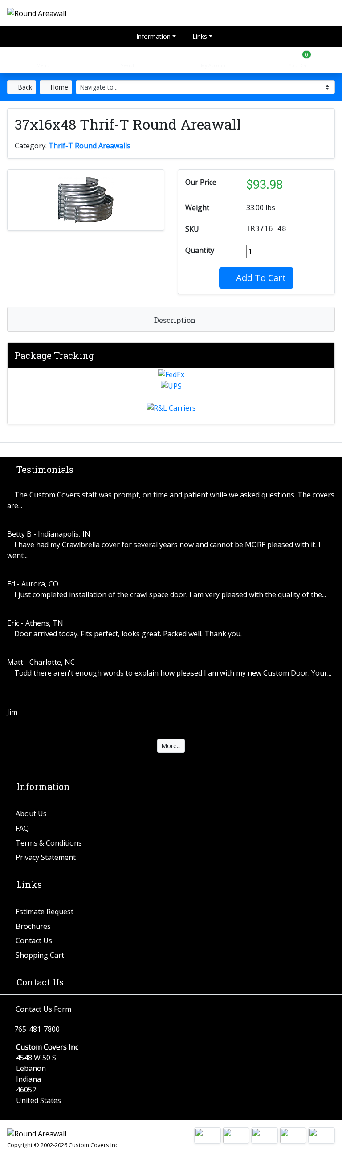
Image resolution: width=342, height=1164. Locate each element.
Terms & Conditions (49, 843)
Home (58, 87)
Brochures (33, 926)
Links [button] (199, 36)
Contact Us (34, 940)
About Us (31, 813)
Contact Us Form (43, 1009)
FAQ (22, 828)
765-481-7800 (37, 1029)
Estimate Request (44, 911)
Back (24, 87)
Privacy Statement (46, 857)
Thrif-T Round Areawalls (89, 146)
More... (171, 745)
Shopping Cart (40, 955)
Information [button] (152, 36)
